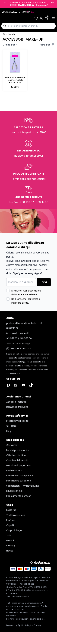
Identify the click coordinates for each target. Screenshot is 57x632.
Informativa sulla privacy (20, 475)
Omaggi (10, 545)
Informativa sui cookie (18, 480)
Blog (8, 431)
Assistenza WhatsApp (18, 343)
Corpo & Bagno (14, 530)
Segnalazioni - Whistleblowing (22, 485)
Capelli (10, 525)
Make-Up (11, 510)
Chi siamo (11, 445)
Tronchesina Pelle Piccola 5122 (14, 81)
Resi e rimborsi (14, 470)
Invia (44, 282)
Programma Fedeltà (17, 420)
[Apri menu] (53, 18)
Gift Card (11, 426)
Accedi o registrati (16, 401)
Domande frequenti (17, 406)
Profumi (10, 520)
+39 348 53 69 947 (20, 348)
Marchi (10, 540)
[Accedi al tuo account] (41, 18)
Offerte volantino (16, 455)
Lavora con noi (14, 490)
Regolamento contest (18, 496)
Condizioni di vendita (17, 460)
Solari (9, 535)
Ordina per (9, 44)
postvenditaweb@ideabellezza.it (24, 323)
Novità (9, 550)
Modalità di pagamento (19, 465)
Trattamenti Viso (15, 515)
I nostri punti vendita (17, 450)
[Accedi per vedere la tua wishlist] (36, 18)
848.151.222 (12, 328)
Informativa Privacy (26, 294)
